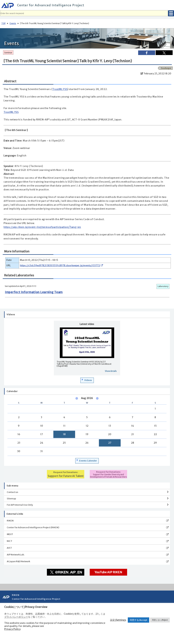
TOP (3, 23)
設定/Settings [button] (118, 619)
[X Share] (164, 52)
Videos (88, 380)
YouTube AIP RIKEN (108, 572)
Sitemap (11, 498)
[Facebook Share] (146, 52)
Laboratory (163, 286)
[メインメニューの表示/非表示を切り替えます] (171, 13)
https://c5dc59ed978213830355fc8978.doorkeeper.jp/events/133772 (60, 265)
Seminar (8, 52)
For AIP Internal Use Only (20, 504)
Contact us (12, 492)
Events (13, 23)
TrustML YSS (59, 89)
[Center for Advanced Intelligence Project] (87, 6)
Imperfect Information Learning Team (34, 292)
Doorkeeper (166, 68)
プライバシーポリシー (16, 616)
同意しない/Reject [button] (160, 620)
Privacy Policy (12, 629)
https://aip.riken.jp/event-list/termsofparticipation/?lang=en (42, 227)
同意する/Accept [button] (138, 620)
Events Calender (88, 460)
